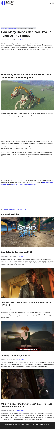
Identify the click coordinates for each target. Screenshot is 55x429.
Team (22, 424)
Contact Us (27, 424)
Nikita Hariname (20, 309)
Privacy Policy (35, 424)
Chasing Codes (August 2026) (15, 355)
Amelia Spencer (20, 256)
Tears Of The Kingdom (9, 209)
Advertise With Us (9, 424)
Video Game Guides (21, 209)
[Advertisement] (27, 16)
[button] (50, 3)
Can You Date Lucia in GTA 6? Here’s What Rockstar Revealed (26, 303)
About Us (17, 424)
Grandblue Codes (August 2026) (17, 252)
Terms (41, 424)
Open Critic (47, 424)
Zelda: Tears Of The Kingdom (11, 28)
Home (2, 28)
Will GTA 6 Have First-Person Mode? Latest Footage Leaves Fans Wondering (26, 405)
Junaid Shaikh (19, 39)
